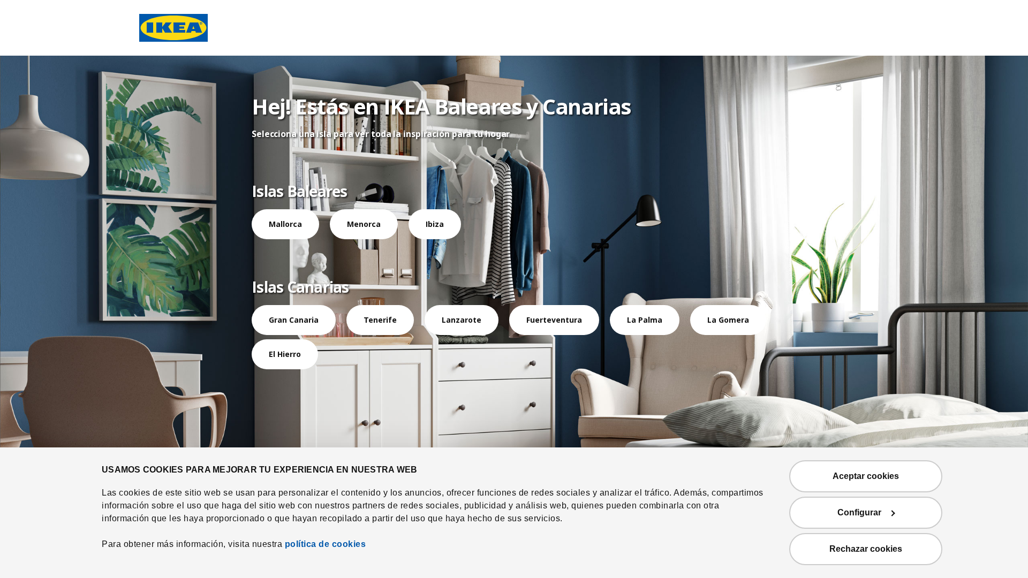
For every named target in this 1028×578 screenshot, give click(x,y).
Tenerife (380, 320)
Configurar (859, 512)
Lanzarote (461, 320)
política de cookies (325, 544)
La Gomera (728, 320)
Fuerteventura (554, 320)
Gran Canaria (294, 320)
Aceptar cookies (866, 476)
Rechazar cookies (865, 548)
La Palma (644, 320)
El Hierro (285, 354)
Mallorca (285, 224)
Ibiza (435, 224)
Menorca (364, 224)
